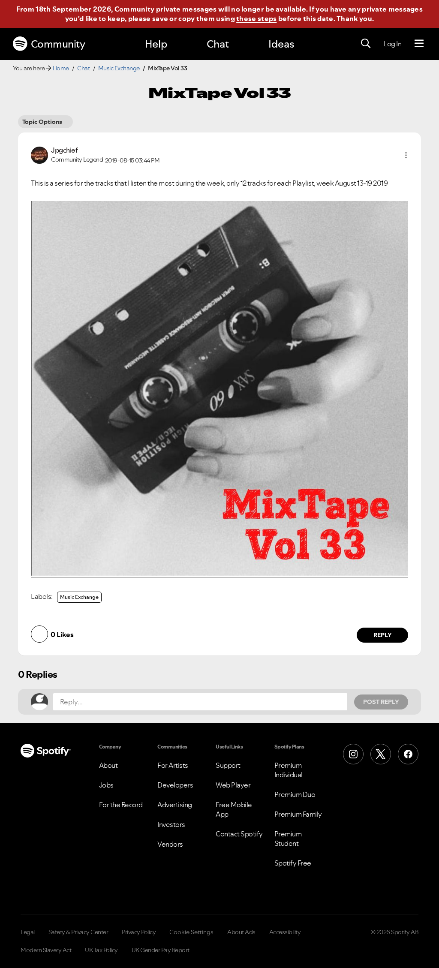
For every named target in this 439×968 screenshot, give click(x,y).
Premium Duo (295, 794)
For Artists (172, 765)
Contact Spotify (239, 834)
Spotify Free (292, 863)
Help (156, 44)
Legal (28, 932)
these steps (256, 18)
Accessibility (285, 932)
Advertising (174, 804)
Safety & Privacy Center (78, 932)
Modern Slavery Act (46, 950)
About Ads (241, 932)
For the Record (121, 804)
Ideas (281, 44)
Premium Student (288, 838)
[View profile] (39, 154)
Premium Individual (288, 770)
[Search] (365, 43)
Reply (382, 635)
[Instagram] (353, 754)
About (108, 765)
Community (58, 44)
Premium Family (298, 814)
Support (228, 765)
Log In (392, 43)
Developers (175, 785)
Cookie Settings (191, 932)
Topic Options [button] (42, 121)
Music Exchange (119, 68)
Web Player (233, 785)
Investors (171, 824)
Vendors (170, 844)
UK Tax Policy (101, 950)
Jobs (106, 785)
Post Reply (381, 701)
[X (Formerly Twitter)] (380, 754)
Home (61, 68)
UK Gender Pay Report (160, 950)
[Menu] (419, 44)
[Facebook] (408, 754)
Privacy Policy (139, 932)
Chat (218, 44)
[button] (406, 155)
